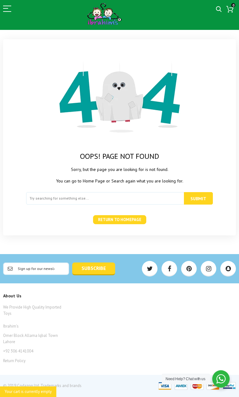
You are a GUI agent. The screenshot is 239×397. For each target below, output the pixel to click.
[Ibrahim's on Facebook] (169, 268)
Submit (198, 198)
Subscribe (94, 268)
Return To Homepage (119, 219)
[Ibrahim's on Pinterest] (189, 268)
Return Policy (14, 360)
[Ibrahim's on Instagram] (208, 268)
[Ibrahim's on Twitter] (149, 268)
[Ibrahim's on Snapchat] (228, 268)
